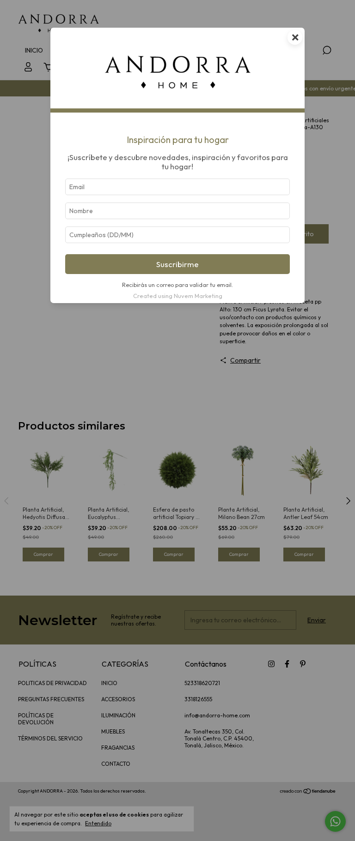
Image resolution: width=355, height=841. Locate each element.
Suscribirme (177, 264)
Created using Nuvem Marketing (177, 295)
